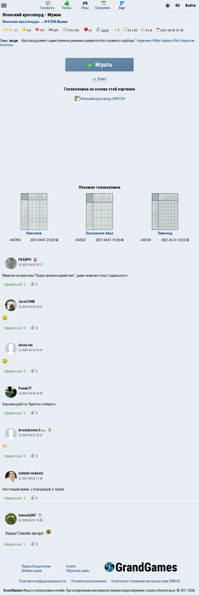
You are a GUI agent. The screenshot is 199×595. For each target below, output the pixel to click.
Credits (71, 566)
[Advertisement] (99, 151)
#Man (156, 40)
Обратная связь (77, 570)
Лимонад (165, 233)
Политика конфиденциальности (42, 581)
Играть (103, 64)
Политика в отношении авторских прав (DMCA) (145, 581)
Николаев (34, 233)
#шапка (166, 40)
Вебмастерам (32, 570)
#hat (176, 40)
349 (55, 30)
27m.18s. (73, 30)
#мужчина (144, 40)
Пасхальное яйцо (99, 233)
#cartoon (6, 45)
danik (105, 30)
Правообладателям (36, 566)
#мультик (188, 40)
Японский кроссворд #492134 (102, 99)
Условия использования (89, 581)
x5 (90, 30)
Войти (190, 5)
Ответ (101, 79)
